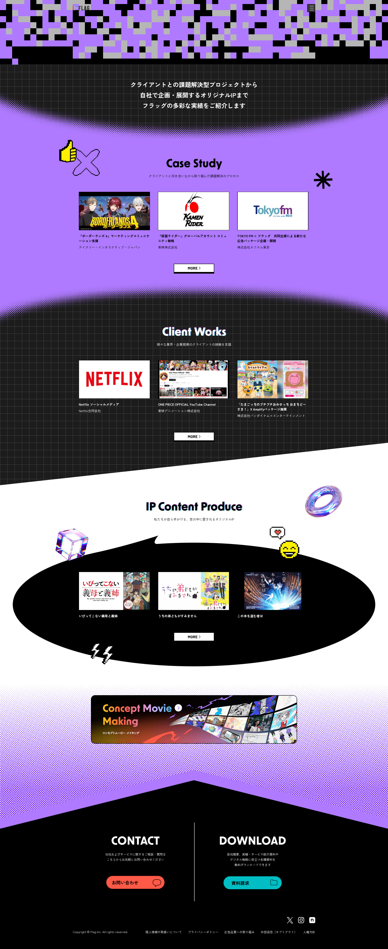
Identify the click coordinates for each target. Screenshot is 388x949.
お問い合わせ (125, 882)
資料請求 (240, 883)
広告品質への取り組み (239, 932)
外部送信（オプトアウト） (279, 932)
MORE (193, 267)
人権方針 (309, 932)
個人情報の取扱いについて (164, 932)
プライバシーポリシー (203, 932)
